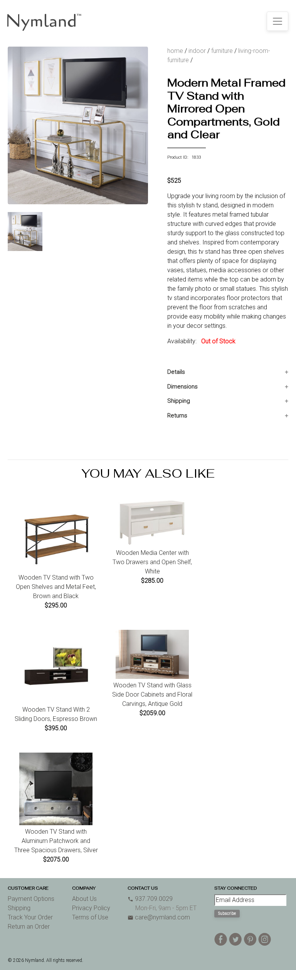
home (175, 50)
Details (176, 371)
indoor (197, 50)
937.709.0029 (150, 898)
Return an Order (29, 926)
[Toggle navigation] (277, 21)
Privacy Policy (91, 908)
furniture (222, 50)
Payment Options (31, 898)
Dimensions (182, 386)
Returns (177, 415)
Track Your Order (30, 917)
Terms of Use (90, 917)
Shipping (178, 400)
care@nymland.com (159, 917)
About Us (84, 898)
